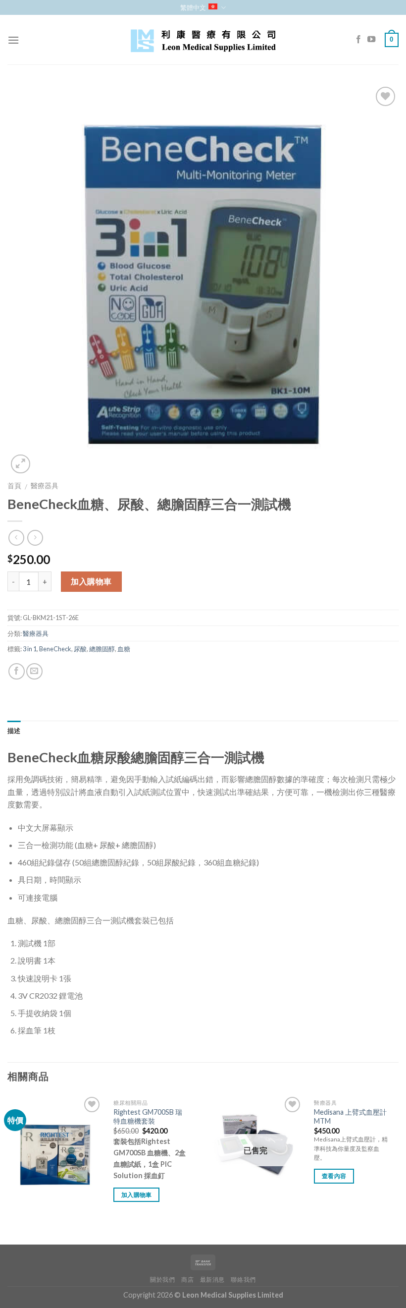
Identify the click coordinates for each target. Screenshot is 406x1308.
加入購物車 (91, 581)
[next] (398, 1168)
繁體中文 (193, 7)
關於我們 (162, 1279)
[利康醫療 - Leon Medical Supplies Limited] (203, 40)
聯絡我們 (243, 1279)
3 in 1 (30, 649)
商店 (187, 1279)
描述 (14, 731)
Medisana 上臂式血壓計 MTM (350, 1117)
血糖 (123, 649)
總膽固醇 (102, 649)
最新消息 (212, 1279)
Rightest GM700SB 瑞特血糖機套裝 (147, 1117)
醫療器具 (44, 486)
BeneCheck (55, 649)
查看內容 (334, 1176)
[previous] (7, 1168)
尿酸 (80, 649)
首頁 (14, 486)
